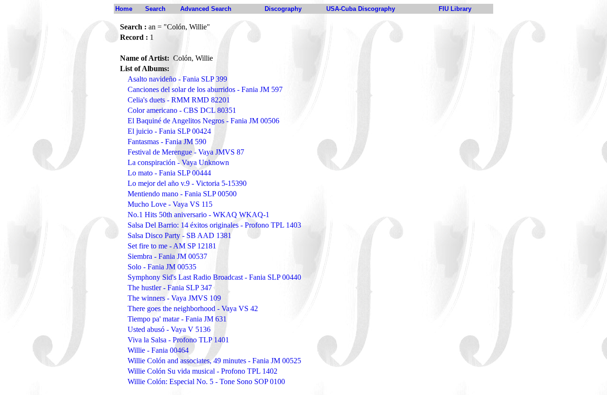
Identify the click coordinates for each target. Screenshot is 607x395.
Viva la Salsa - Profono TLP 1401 (178, 340)
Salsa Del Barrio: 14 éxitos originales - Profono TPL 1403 (214, 225)
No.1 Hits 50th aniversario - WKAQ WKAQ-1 (198, 215)
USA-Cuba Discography (360, 8)
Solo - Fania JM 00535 (162, 267)
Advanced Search (205, 8)
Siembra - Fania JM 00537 (167, 256)
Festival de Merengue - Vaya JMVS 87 (186, 152)
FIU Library (455, 8)
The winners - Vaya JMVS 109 (174, 298)
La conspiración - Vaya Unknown (178, 162)
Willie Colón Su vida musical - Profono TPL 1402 (202, 371)
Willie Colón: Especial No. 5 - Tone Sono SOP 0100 (206, 381)
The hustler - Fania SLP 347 (170, 288)
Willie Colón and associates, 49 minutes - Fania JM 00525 (214, 361)
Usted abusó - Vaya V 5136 (169, 329)
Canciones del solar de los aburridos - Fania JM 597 (205, 89)
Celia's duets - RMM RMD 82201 (179, 100)
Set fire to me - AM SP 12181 (172, 246)
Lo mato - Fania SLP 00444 (169, 173)
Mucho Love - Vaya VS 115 (170, 204)
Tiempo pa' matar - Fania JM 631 (177, 319)
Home (123, 8)
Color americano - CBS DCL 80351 (182, 110)
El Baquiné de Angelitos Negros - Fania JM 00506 (203, 121)
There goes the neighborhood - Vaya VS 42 (193, 308)
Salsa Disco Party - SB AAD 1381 (179, 235)
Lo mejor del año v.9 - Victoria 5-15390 (187, 183)
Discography (283, 8)
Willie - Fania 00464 (158, 350)
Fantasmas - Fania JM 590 (167, 142)
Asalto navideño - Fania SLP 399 (177, 79)
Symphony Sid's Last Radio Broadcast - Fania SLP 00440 (214, 277)
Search (155, 8)
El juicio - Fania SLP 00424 (169, 131)
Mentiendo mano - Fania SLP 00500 (182, 194)
